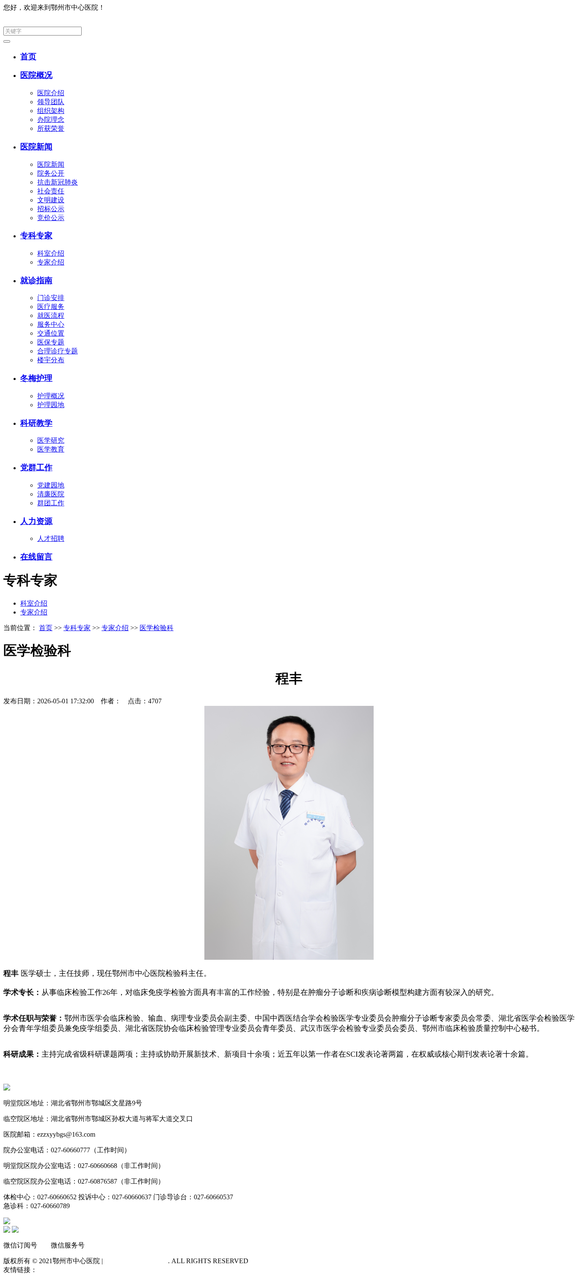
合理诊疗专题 (57, 351)
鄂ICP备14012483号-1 (136, 1260)
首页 (28, 56)
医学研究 (50, 440)
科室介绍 (50, 253)
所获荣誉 (50, 128)
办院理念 (50, 119)
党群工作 (36, 467)
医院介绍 (50, 92)
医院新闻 (36, 146)
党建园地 (50, 485)
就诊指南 (36, 280)
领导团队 (50, 101)
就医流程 (50, 315)
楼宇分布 (50, 360)
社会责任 (50, 191)
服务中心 (50, 324)
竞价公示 (50, 217)
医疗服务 (50, 306)
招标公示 (50, 208)
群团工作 (50, 503)
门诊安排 (50, 297)
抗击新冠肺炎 (57, 182)
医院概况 (36, 75)
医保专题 (50, 342)
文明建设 (50, 200)
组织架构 (50, 110)
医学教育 (50, 449)
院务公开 (50, 173)
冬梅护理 (36, 378)
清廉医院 (50, 494)
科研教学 (36, 423)
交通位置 (50, 333)
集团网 (564, 7)
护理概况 (50, 395)
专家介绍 (50, 262)
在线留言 (36, 556)
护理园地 (50, 404)
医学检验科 (156, 627)
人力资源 (36, 521)
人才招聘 (50, 538)
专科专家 (36, 235)
